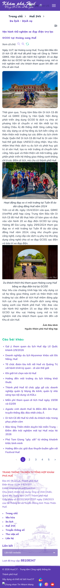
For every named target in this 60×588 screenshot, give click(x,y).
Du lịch (9, 521)
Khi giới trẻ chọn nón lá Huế (20, 373)
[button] (56, 26)
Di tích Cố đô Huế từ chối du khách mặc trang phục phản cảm (31, 419)
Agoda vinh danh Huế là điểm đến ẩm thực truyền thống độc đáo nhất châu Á (31, 410)
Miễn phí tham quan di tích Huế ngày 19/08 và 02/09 (31, 401)
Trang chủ (15, 16)
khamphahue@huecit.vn (22, 488)
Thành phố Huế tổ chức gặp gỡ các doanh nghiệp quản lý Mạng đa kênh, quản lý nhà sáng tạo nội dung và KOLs (31, 391)
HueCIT (30, 579)
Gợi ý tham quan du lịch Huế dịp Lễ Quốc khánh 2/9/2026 (31, 348)
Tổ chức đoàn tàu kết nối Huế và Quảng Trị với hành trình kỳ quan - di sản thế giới (31, 366)
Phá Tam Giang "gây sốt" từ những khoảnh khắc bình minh (31, 441)
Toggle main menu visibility (54, 5)
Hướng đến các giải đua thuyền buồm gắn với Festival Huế (31, 450)
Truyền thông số (15, 529)
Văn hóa (10, 517)
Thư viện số (12, 534)
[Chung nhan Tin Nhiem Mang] (17, 584)
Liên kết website (13, 552)
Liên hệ (10, 538)
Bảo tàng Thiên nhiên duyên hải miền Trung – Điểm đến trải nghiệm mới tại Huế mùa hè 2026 (31, 430)
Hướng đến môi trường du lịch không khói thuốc (31, 380)
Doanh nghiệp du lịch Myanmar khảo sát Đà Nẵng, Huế (31, 357)
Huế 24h (35, 16)
